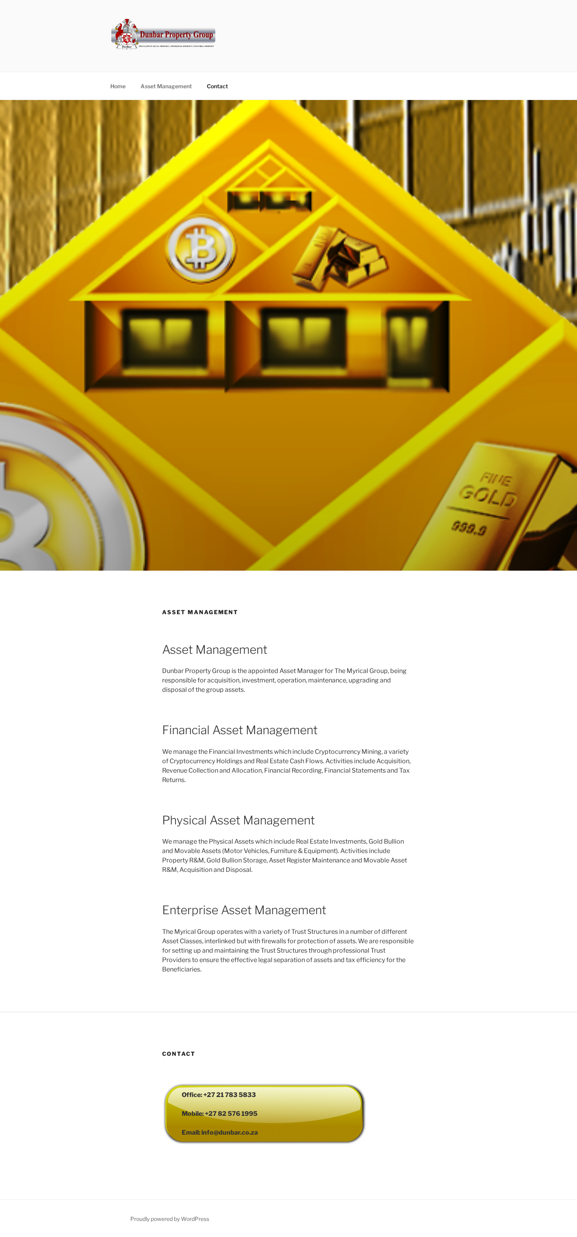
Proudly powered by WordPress (169, 1218)
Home (118, 86)
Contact (217, 86)
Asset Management (166, 86)
